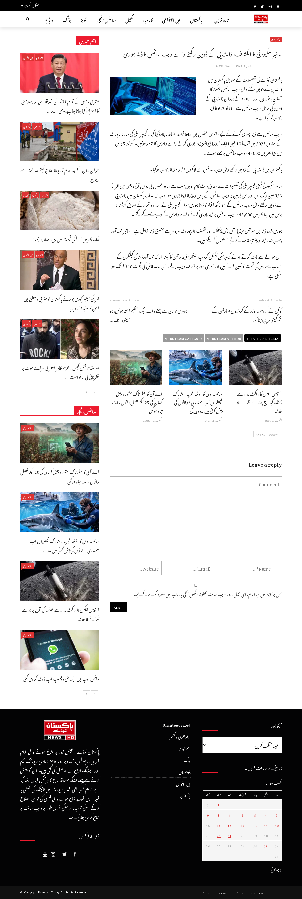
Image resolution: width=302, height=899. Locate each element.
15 (219, 825)
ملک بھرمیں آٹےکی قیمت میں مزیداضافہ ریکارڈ (66, 238)
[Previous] (94, 391)
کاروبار (147, 19)
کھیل (129, 19)
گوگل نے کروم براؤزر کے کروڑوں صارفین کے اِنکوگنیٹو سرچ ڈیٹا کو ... (247, 315)
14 (229, 825)
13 (243, 825)
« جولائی (276, 869)
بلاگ (66, 19)
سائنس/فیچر (106, 19)
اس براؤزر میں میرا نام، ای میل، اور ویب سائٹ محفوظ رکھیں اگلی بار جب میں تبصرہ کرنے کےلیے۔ (207, 593)
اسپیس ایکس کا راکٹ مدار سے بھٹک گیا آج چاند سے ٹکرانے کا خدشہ (259, 401)
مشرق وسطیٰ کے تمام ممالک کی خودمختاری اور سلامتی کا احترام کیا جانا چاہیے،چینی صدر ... (60, 105)
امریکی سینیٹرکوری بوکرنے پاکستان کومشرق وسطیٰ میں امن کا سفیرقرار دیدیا (61, 303)
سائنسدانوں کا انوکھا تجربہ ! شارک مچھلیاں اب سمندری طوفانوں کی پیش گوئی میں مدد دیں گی (197, 401)
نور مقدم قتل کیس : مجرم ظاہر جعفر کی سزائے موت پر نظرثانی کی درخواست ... (60, 372)
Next (261, 434)
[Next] (86, 391)
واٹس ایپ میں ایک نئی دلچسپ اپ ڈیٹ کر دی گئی (61, 678)
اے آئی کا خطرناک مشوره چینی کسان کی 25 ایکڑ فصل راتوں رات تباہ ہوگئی (137, 401)
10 (277, 825)
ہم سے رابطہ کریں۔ (209, 892)
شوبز (83, 19)
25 (266, 845)
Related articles (262, 337)
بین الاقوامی (171, 19)
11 (266, 825)
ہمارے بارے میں (234, 892)
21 (229, 835)
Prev (273, 434)
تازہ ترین (221, 19)
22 (219, 835)
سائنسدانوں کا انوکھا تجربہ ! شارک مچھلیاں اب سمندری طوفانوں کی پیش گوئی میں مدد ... (64, 545)
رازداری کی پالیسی (264, 892)
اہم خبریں (39, 57)
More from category (183, 337)
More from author (223, 337)
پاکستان (196, 19)
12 (255, 825)
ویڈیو (49, 19)
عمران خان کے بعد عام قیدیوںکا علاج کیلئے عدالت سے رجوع (59, 174)
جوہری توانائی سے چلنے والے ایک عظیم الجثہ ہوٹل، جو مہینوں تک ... (148, 315)
